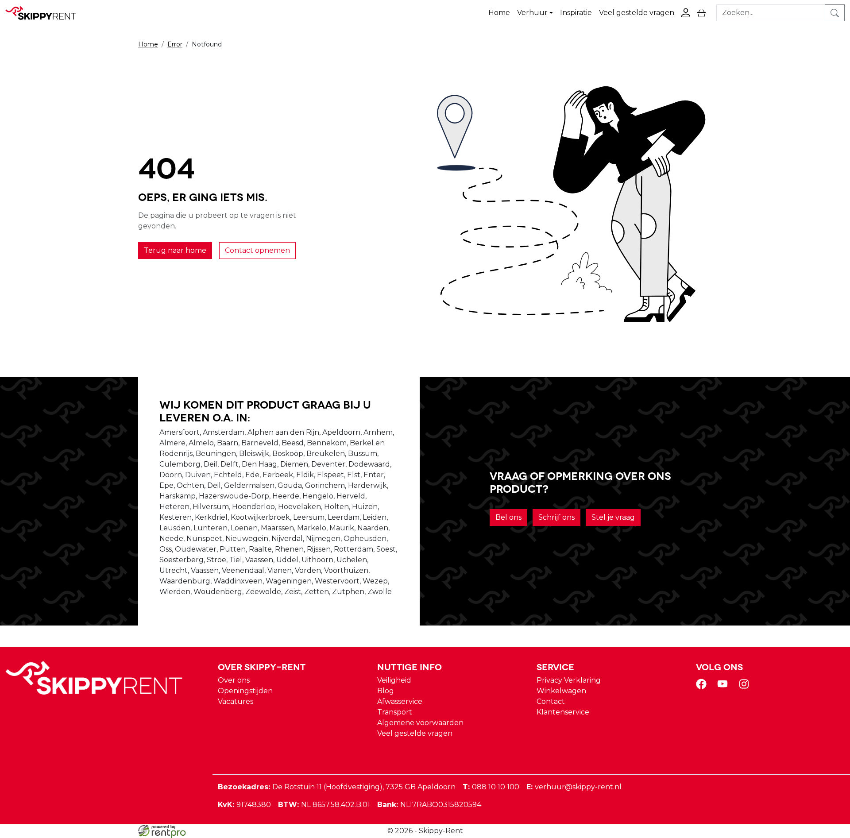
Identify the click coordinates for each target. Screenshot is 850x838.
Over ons (234, 680)
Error (174, 44)
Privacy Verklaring (569, 680)
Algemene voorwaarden (420, 722)
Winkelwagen (561, 691)
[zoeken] (835, 12)
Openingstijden (245, 691)
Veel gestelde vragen (636, 12)
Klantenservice (563, 712)
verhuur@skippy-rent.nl (574, 787)
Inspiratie (576, 12)
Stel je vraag (613, 517)
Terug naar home (175, 250)
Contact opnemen (257, 250)
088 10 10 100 (491, 787)
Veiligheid (394, 680)
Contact (551, 701)
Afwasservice (399, 701)
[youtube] (724, 687)
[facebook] (703, 687)
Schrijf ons (556, 517)
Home (499, 12)
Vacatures (235, 701)
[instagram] (745, 687)
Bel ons (508, 517)
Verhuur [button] (532, 12)
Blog (385, 691)
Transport (394, 712)
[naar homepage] (45, 13)
